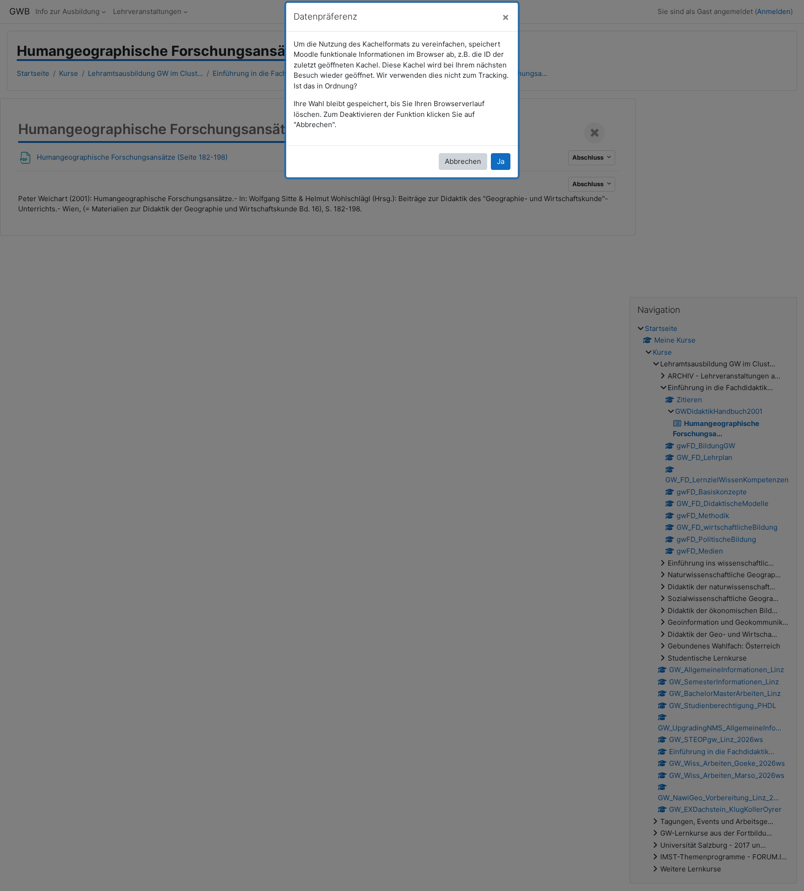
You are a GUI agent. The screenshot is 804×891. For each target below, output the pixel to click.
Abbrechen (463, 161)
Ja (500, 161)
